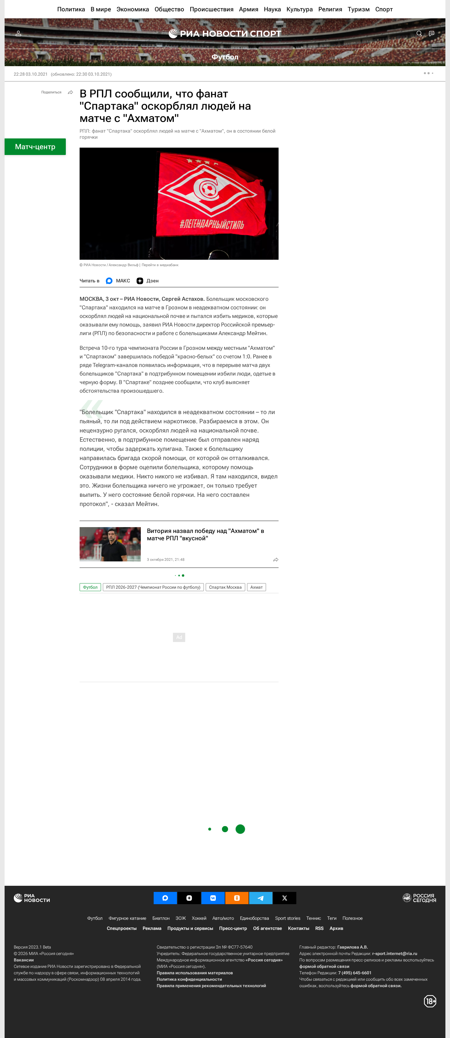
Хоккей (199, 918)
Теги (331, 918)
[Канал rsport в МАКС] (165, 898)
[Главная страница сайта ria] (204, 33)
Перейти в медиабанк (160, 265)
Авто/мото (223, 918)
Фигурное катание (127, 918)
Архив (336, 928)
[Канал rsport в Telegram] (260, 898)
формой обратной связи (324, 966)
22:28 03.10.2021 (31, 74)
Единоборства (254, 918)
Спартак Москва (225, 587)
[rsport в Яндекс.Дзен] (189, 898)
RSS (319, 928)
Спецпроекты (122, 928)
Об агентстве (267, 928)
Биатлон (161, 918)
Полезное (353, 918)
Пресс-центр (233, 928)
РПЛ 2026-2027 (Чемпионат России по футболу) (153, 587)
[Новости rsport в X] (284, 898)
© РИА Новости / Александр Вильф (109, 265)
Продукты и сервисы (190, 928)
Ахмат (256, 587)
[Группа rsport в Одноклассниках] (237, 898)
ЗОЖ (181, 918)
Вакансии (24, 959)
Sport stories (287, 918)
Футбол (90, 587)
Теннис (313, 918)
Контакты (298, 928)
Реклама (152, 928)
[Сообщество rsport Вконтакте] (213, 898)
